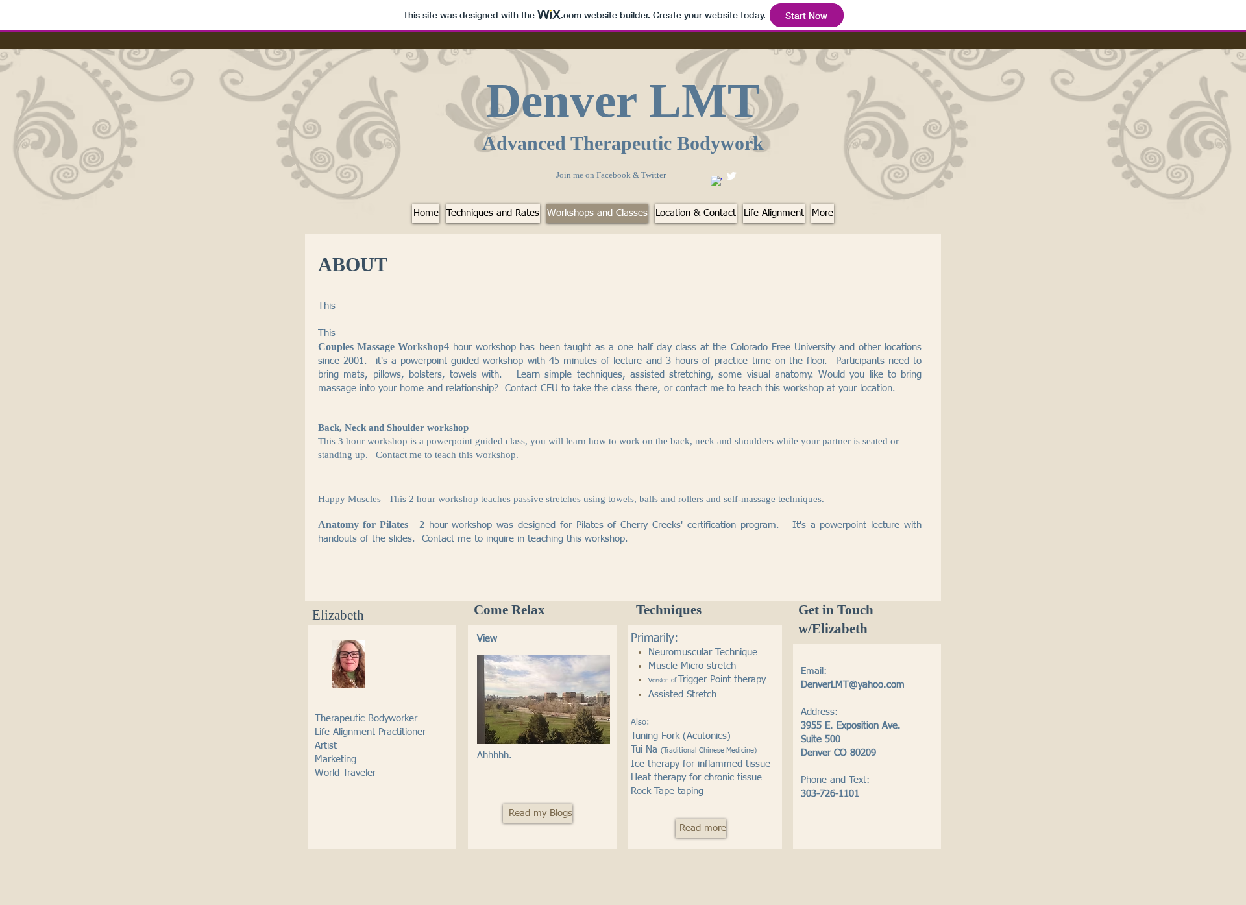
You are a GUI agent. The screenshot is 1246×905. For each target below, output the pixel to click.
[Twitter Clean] (731, 176)
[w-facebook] (716, 181)
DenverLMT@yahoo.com (853, 685)
